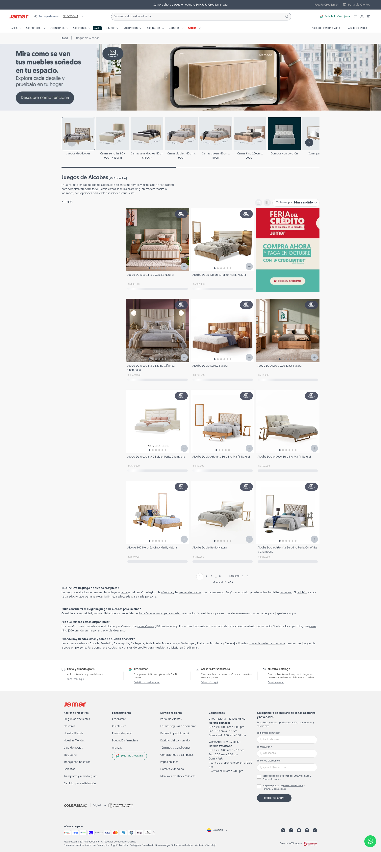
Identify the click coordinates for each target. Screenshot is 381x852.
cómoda (167, 592)
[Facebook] (291, 830)
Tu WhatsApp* (264, 747)
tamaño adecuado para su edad (160, 613)
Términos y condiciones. (274, 789)
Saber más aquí (75, 679)
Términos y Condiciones (175, 747)
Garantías (69, 769)
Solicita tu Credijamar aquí (212, 4)
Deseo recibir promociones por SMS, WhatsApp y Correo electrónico (287, 778)
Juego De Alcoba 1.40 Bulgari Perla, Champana (156, 456)
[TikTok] (315, 830)
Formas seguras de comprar (178, 726)
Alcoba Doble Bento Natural (209, 547)
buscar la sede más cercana (267, 643)
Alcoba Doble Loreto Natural (210, 365)
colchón (302, 592)
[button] (368, 16)
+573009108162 (236, 718)
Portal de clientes (171, 719)
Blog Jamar (70, 755)
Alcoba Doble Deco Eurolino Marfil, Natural (284, 456)
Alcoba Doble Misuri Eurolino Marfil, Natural (219, 275)
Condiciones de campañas (176, 755)
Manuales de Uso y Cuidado (177, 776)
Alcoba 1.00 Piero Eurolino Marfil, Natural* (153, 547)
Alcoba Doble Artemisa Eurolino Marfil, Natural (221, 456)
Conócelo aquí (276, 682)
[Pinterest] (307, 830)
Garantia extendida (172, 769)
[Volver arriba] (370, 828)
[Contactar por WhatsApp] (370, 841)
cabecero (286, 592)
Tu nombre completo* (268, 733)
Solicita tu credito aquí (147, 682)
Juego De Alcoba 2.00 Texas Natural (280, 365)
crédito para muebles (152, 647)
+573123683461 (231, 742)
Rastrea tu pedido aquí (174, 733)
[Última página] (247, 576)
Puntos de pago (122, 733)
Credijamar (191, 647)
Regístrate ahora (274, 798)
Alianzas (117, 747)
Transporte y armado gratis (80, 776)
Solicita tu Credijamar (338, 16)
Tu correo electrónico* (269, 761)
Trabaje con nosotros (77, 762)
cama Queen (146, 626)
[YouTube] (299, 830)
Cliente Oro (119, 726)
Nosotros (69, 726)
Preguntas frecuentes (77, 719)
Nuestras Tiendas (74, 740)
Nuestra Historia (73, 733)
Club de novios (73, 747)
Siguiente (234, 576)
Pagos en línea (169, 762)
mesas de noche (190, 592)
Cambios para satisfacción (80, 783)
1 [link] (199, 576)
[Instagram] (283, 830)
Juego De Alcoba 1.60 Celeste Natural (150, 275)
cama (124, 592)
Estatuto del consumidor (175, 740)
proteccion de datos (293, 786)
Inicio (65, 38)
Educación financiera (125, 740)
